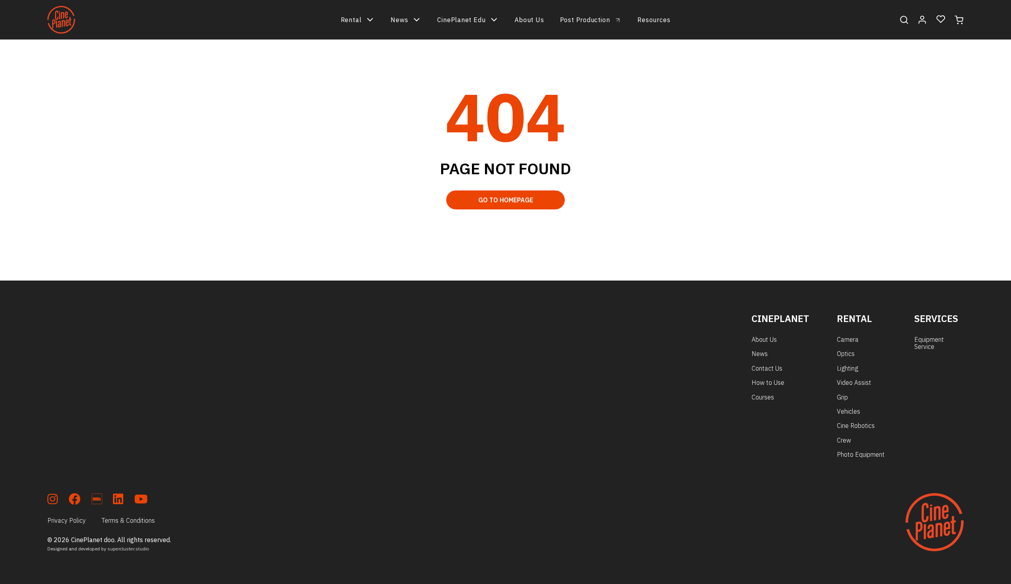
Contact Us (767, 368)
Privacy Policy (66, 520)
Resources (653, 20)
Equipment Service (929, 342)
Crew (844, 440)
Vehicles (848, 411)
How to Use (768, 382)
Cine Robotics (856, 426)
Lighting (847, 368)
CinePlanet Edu (461, 20)
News (399, 20)
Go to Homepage (505, 200)
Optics (846, 354)
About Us (529, 20)
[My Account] (922, 19)
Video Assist (854, 382)
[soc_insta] (52, 500)
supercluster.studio (128, 549)
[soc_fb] (75, 500)
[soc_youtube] (141, 500)
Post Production (585, 20)
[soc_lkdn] (118, 500)
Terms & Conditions (128, 520)
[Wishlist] (941, 19)
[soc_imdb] (97, 500)
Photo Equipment (861, 454)
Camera (848, 339)
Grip (842, 397)
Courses (763, 397)
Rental (351, 20)
